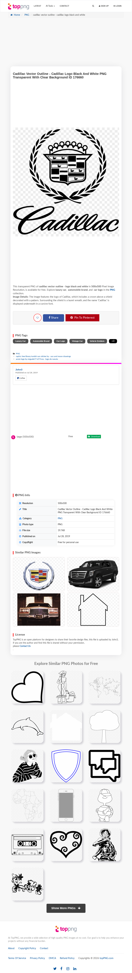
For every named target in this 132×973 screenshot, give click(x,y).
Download (95, 437)
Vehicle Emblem (97, 341)
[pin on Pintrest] (39, 675)
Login (118, 6)
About (11, 948)
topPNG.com (106, 958)
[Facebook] (61, 968)
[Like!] (37, 318)
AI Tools (49, 6)
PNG (26, 15)
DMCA (52, 958)
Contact (64, 6)
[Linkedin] (74, 968)
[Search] (93, 6)
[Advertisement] (66, 43)
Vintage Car (77, 341)
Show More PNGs (63, 908)
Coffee (22, 378)
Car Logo (61, 341)
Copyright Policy (27, 948)
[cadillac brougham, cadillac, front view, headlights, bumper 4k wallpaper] (39, 610)
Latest (37, 6)
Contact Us (25, 646)
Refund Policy (67, 958)
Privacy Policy (37, 958)
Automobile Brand (41, 341)
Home (16, 15)
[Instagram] (67, 968)
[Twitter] (55, 968)
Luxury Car (20, 341)
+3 (113, 341)
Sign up (104, 6)
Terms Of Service (17, 958)
